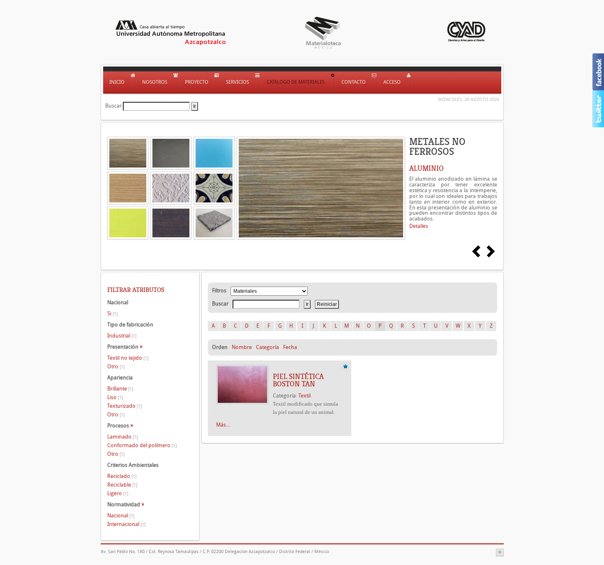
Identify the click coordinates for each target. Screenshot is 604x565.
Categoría (267, 347)
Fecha (290, 347)
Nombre (242, 347)
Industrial (121, 336)
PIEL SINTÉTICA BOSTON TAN (298, 380)
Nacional (120, 515)
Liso (115, 397)
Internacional (126, 524)
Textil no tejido (127, 358)
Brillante (120, 389)
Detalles (418, 226)
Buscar (113, 106)
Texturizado (124, 406)
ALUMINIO (426, 168)
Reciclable (122, 485)
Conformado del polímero (142, 445)
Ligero (117, 493)
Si (112, 313)
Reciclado (121, 476)
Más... (223, 425)
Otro (115, 366)
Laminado (122, 437)
